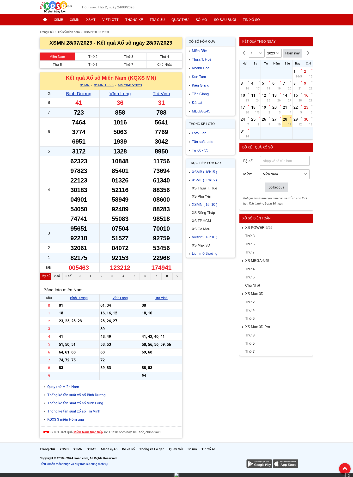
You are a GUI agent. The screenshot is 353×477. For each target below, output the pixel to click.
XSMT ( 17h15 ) (204, 180)
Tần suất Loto (202, 142)
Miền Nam (57, 57)
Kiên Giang (200, 85)
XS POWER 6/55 (258, 227)
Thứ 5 (57, 64)
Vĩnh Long (120, 93)
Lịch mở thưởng (204, 253)
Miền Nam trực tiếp (88, 432)
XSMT (91, 20)
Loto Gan (199, 133)
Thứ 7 (128, 64)
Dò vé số (128, 449)
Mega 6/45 (109, 449)
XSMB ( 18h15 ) (204, 172)
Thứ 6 (92, 64)
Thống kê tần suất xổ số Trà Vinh (73, 411)
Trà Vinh (161, 93)
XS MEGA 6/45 (257, 261)
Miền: (247, 174)
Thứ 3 (128, 57)
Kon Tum (199, 77)
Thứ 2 (92, 57)
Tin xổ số (251, 20)
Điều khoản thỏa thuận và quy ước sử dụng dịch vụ (74, 464)
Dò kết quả (276, 187)
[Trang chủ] (45, 19)
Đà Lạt (197, 102)
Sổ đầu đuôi (225, 20)
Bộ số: (248, 161)
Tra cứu (157, 20)
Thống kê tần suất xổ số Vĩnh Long (75, 403)
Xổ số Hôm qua (202, 41)
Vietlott (110, 20)
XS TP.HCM (201, 221)
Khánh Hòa (200, 68)
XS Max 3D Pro (257, 327)
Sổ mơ (201, 20)
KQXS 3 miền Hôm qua (65, 419)
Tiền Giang (200, 94)
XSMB (58, 20)
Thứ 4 (164, 57)
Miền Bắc (199, 51)
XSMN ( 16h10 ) (204, 204)
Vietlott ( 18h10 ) (204, 237)
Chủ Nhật (164, 64)
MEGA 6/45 (201, 111)
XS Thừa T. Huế (204, 188)
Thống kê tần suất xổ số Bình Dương (76, 395)
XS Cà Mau (201, 229)
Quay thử (180, 20)
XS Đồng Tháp (203, 213)
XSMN (74, 20)
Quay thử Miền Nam (63, 387)
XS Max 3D (201, 245)
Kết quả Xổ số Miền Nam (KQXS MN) (111, 78)
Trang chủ (47, 449)
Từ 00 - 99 (200, 150)
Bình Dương (78, 93)
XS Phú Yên (201, 196)
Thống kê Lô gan (151, 449)
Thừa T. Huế (201, 59)
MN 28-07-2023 (130, 85)
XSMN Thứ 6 (104, 85)
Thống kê (134, 20)
